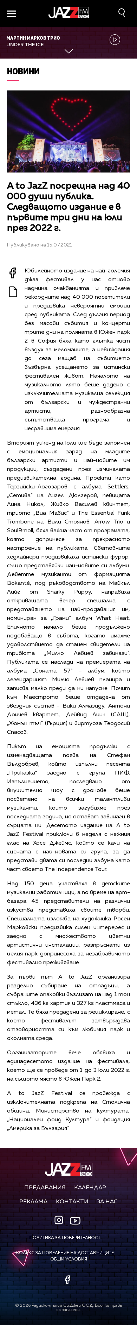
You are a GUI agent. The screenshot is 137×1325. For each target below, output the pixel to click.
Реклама (33, 1202)
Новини (23, 71)
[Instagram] (60, 1221)
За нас (107, 1202)
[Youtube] (75, 1220)
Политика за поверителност (65, 1238)
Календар (90, 1188)
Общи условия (68, 1259)
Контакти (72, 1202)
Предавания (45, 1188)
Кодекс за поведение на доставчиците (65, 1253)
